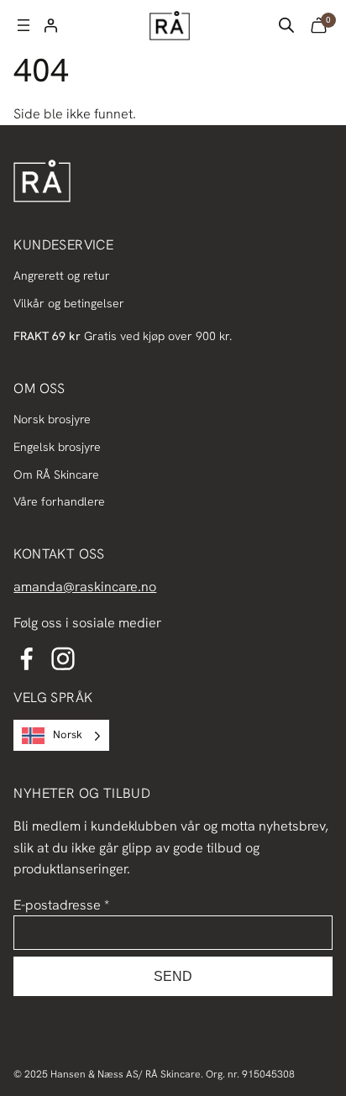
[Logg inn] (50, 25)
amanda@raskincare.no (84, 586)
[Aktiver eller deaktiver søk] (286, 25)
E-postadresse (61, 905)
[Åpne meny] (23, 25)
